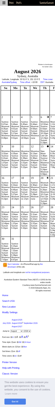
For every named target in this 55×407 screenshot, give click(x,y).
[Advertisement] (27, 33)
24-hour (27, 342)
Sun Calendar (13, 264)
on (16, 356)
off (19, 351)
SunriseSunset (47, 3)
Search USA (8, 301)
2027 (17, 326)
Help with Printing (10, 368)
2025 (17, 320)
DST (42, 82)
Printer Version (9, 362)
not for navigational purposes (37, 272)
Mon (25, 347)
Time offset (25, 82)
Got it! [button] (15, 401)
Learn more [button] (11, 393)
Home (5, 295)
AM (20, 342)
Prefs (19, 3)
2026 (7, 323)
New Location (9, 306)
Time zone (47, 79)
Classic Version (10, 373)
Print (11, 3)
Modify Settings (10, 312)
